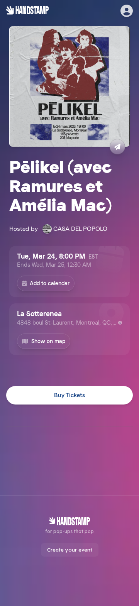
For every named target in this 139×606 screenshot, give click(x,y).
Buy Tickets (69, 395)
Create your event (69, 550)
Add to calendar (50, 283)
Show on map (48, 341)
